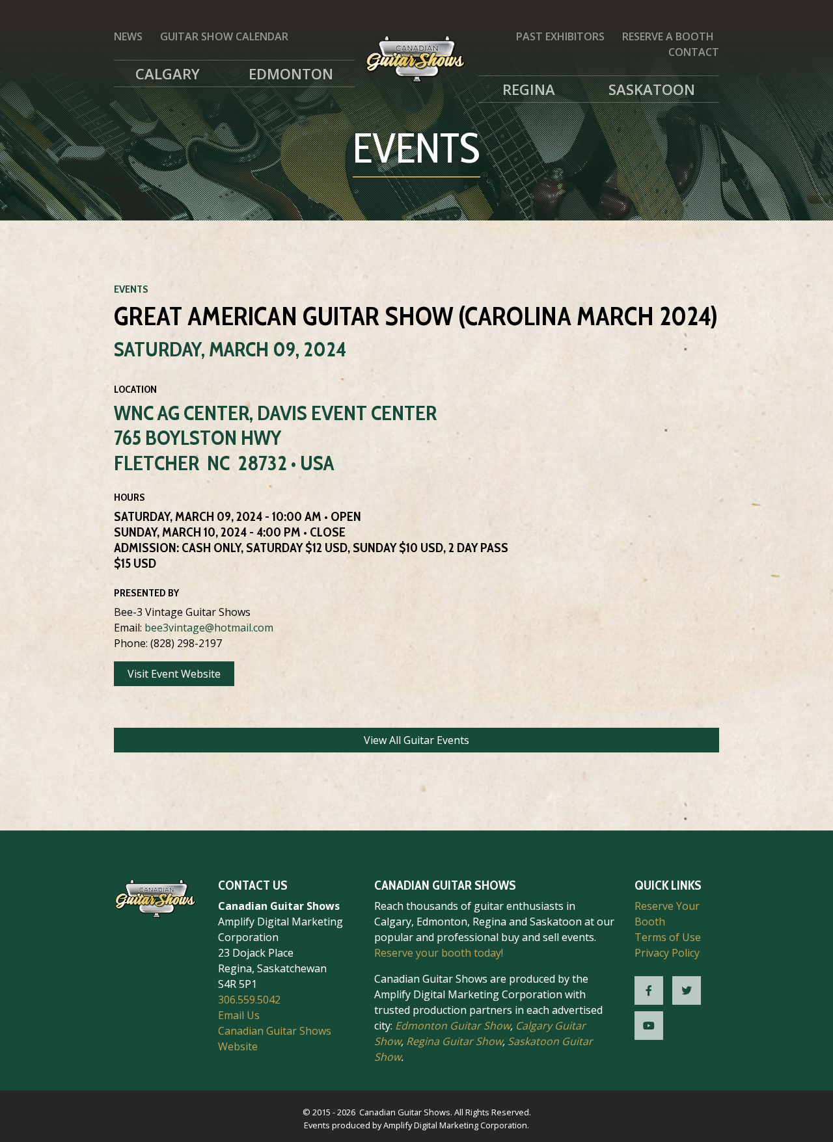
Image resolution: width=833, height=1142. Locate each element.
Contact (693, 52)
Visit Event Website (174, 674)
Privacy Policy (667, 953)
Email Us (239, 1015)
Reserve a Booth (668, 36)
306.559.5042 (249, 999)
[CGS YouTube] (649, 1025)
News (128, 36)
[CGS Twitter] (686, 990)
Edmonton (291, 73)
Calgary (167, 73)
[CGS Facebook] (649, 990)
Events (131, 289)
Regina (528, 89)
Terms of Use (668, 937)
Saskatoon (651, 89)
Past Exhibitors (560, 36)
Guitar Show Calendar (224, 36)
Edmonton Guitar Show (452, 1025)
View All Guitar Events (416, 740)
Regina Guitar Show (454, 1041)
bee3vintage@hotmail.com (208, 627)
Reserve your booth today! (438, 953)
